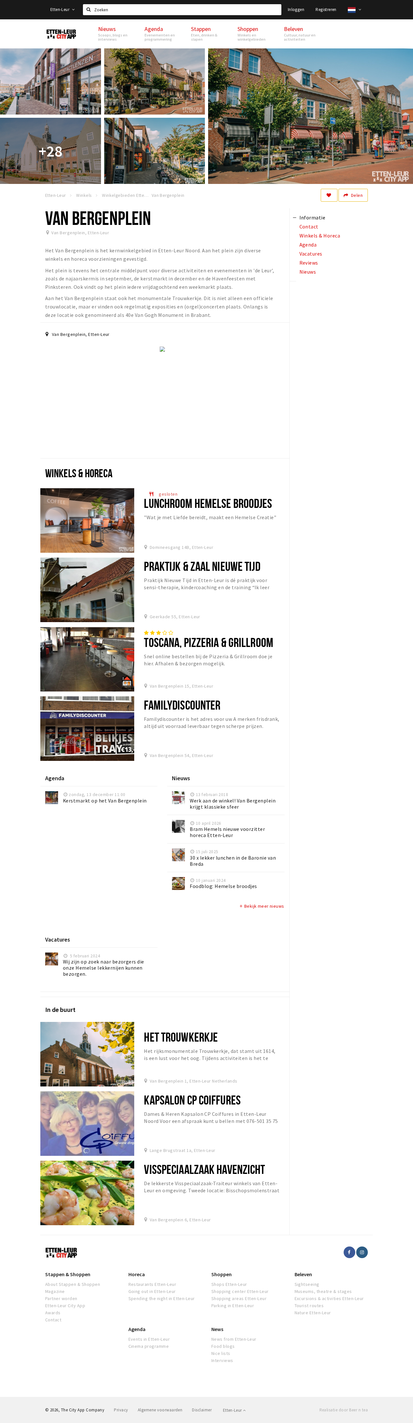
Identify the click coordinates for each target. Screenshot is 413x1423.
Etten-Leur (60, 9)
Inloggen (296, 9)
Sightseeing (307, 1284)
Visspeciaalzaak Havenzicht (204, 1169)
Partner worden (61, 1298)
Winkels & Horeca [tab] (319, 235)
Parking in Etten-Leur (232, 1305)
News (217, 1329)
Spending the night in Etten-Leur (161, 1298)
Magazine (55, 1291)
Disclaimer (202, 1410)
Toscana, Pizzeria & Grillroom (208, 642)
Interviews (222, 1360)
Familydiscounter (182, 705)
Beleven (303, 1274)
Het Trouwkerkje (181, 1037)
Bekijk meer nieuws (261, 906)
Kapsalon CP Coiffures (192, 1100)
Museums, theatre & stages (323, 1291)
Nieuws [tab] (307, 271)
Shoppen (221, 1274)
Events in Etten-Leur (149, 1339)
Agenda (137, 1329)
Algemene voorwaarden (160, 1410)
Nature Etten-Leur (313, 1313)
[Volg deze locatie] (329, 195)
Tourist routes (309, 1305)
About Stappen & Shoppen (72, 1284)
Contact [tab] (308, 226)
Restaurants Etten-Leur (152, 1284)
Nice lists (220, 1353)
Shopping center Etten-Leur (239, 1291)
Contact (53, 1320)
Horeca (136, 1274)
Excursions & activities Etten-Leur (329, 1298)
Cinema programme (148, 1346)
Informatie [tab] (312, 217)
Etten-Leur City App (65, 1305)
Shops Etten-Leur (229, 1284)
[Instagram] (362, 1252)
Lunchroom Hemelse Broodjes (208, 503)
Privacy (121, 1410)
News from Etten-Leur (234, 1339)
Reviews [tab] (308, 262)
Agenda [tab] (308, 244)
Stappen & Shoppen (67, 1274)
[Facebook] (349, 1252)
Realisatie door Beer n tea (343, 1410)
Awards (53, 1313)
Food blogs (223, 1346)
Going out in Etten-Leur (152, 1291)
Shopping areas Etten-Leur (239, 1298)
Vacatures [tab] (310, 253)
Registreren (326, 9)
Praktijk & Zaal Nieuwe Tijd (202, 566)
